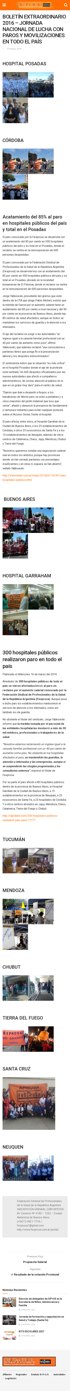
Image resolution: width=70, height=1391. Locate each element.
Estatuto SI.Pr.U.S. (40, 1374)
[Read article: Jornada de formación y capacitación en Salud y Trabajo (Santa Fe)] (9, 1320)
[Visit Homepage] (35, 5)
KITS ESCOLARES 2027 (31, 1331)
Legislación (10, 1378)
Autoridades (59, 1374)
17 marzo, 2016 (13, 48)
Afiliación (7, 1374)
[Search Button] (65, 5)
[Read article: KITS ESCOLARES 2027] (9, 1335)
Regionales (21, 1374)
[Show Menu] (4, 5)
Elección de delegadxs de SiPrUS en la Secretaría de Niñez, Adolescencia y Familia (40, 1302)
